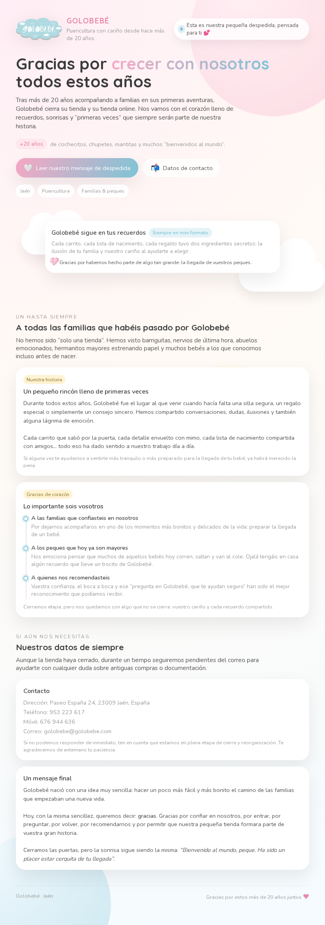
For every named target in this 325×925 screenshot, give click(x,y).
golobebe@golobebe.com (77, 731)
